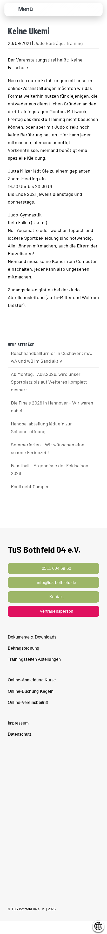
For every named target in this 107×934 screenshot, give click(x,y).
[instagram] (88, 909)
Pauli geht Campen (30, 486)
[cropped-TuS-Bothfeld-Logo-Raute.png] (96, 5)
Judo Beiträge (49, 43)
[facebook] (78, 909)
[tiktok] (97, 909)
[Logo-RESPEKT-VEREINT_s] (53, 749)
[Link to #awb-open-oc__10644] (12, 9)
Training (74, 43)
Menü (25, 9)
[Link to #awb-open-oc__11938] (83, 9)
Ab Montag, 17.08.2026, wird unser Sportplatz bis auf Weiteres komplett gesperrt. (49, 381)
